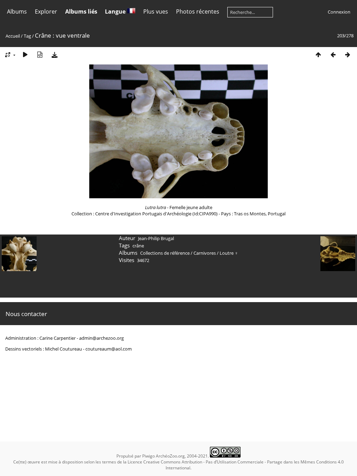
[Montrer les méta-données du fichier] (39, 55)
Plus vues (155, 11)
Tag (27, 36)
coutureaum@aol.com (108, 349)
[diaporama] (25, 55)
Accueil (13, 36)
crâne (138, 246)
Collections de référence (165, 253)
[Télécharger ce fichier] (54, 55)
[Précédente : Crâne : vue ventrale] (333, 55)
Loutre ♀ (229, 253)
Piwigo (148, 456)
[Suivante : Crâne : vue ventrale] (347, 55)
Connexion (339, 12)
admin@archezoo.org (101, 338)
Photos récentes (197, 11)
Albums (17, 11)
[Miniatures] (318, 55)
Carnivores (204, 253)
